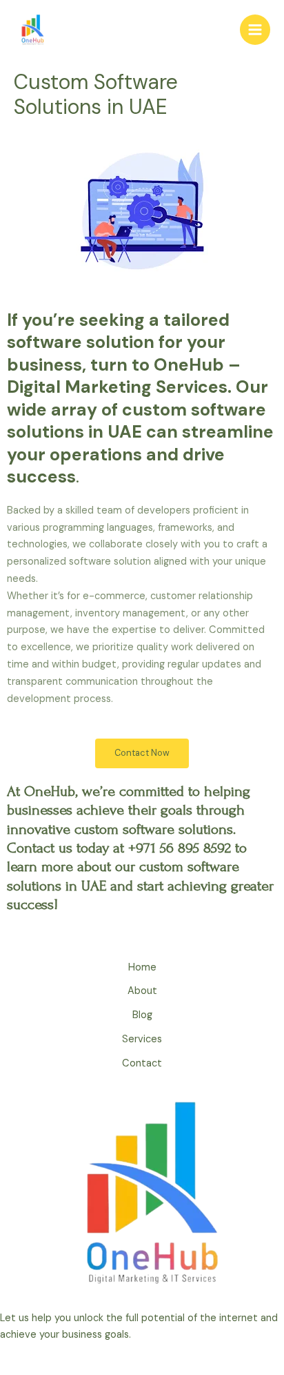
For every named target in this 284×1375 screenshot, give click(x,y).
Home (142, 967)
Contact (142, 1063)
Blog (142, 1015)
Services (142, 1039)
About (142, 990)
